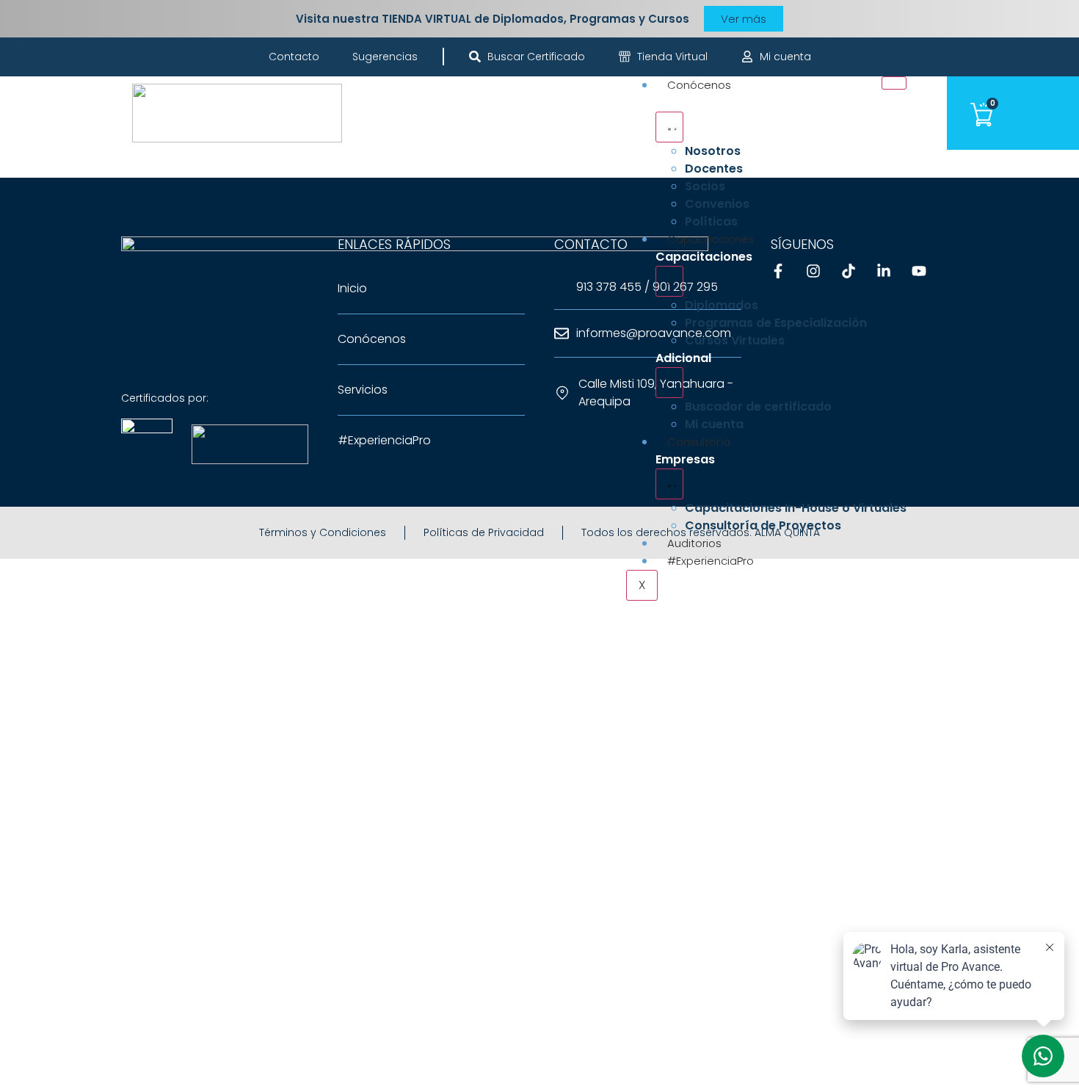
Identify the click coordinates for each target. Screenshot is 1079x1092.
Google (35, 584)
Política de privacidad (487, 858)
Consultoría (698, 441)
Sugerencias (385, 56)
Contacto (294, 56)
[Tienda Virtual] (625, 56)
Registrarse (153, 1065)
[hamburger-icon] (894, 83)
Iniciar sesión (229, 1065)
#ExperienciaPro (710, 560)
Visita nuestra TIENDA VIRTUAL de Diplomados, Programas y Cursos (492, 18)
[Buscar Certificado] (475, 56)
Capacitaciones (711, 239)
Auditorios (694, 543)
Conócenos (699, 85)
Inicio (352, 288)
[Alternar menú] (669, 127)
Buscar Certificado (536, 56)
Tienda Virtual (672, 56)
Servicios (363, 389)
